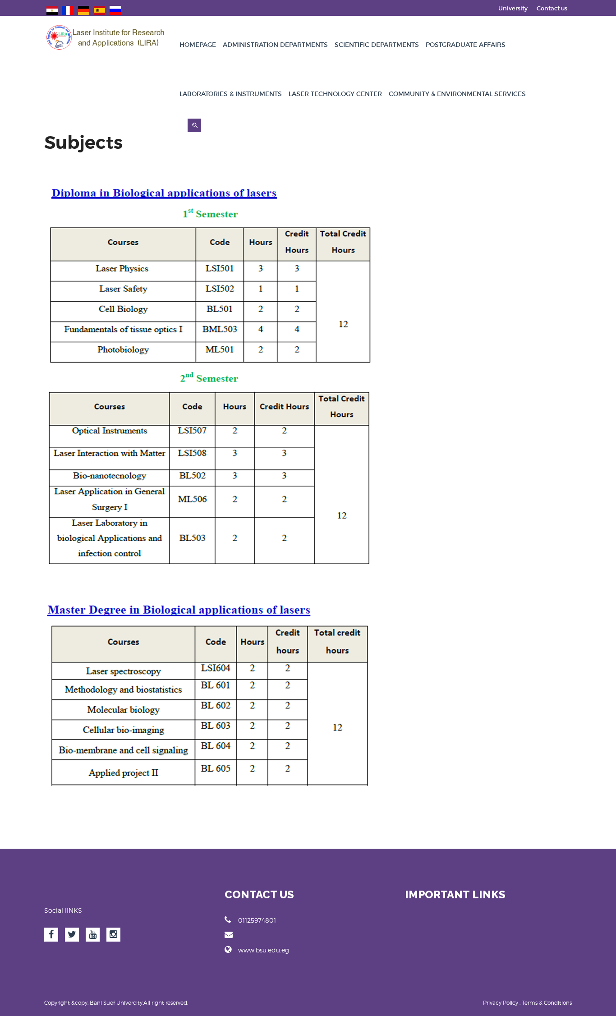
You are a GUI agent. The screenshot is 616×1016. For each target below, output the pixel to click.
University (513, 8)
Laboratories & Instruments (230, 94)
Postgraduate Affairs (466, 45)
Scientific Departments (377, 45)
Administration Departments (275, 45)
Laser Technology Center (335, 94)
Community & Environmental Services (457, 94)
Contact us (552, 8)
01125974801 (257, 920)
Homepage (197, 45)
